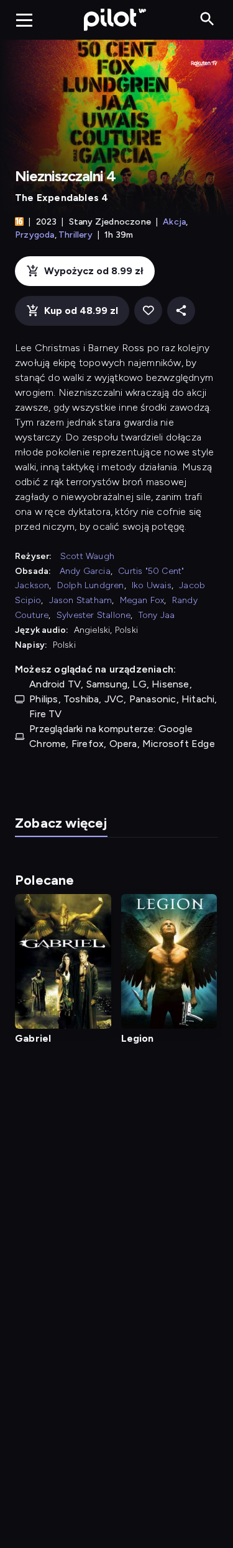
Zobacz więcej (61, 823)
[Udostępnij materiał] (181, 310)
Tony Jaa (157, 615)
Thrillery (75, 235)
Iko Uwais (151, 585)
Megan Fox (142, 600)
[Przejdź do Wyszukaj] (207, 19)
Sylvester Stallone (94, 615)
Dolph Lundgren (90, 585)
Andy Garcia (85, 571)
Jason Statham (80, 600)
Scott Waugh (87, 556)
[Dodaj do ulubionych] (148, 310)
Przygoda (35, 235)
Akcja (174, 222)
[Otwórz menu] (24, 19)
